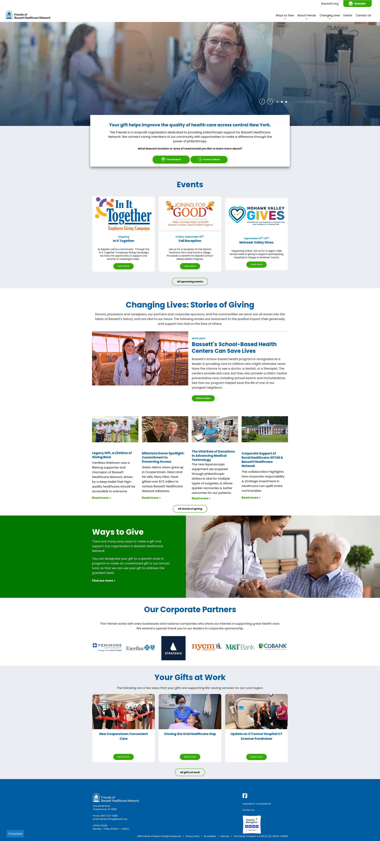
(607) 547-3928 (108, 815)
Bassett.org (330, 3)
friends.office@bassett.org (113, 819)
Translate (15, 834)
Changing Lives (330, 15)
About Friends (306, 15)
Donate (360, 3)
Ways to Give (285, 15)
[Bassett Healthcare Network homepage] (28, 15)
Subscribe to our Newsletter (257, 803)
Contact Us (363, 15)
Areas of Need (211, 159)
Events (347, 15)
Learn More (123, 266)
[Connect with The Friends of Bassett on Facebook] (266, 795)
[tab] (278, 102)
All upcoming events (190, 281)
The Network (173, 159)
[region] (190, 74)
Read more (123, 756)
